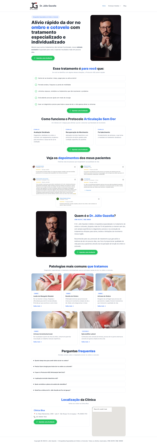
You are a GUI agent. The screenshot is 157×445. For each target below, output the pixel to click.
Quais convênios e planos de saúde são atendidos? (51, 384)
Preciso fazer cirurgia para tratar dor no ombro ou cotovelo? (53, 366)
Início (104, 6)
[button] (120, 6)
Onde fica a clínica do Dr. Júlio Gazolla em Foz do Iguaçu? (52, 390)
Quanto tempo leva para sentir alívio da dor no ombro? (52, 360)
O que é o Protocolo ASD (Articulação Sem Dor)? (50, 372)
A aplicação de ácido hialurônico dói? (46, 378)
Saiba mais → (37, 306)
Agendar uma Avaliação (44, 58)
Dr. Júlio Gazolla (48, 6)
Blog (124, 6)
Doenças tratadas (113, 6)
